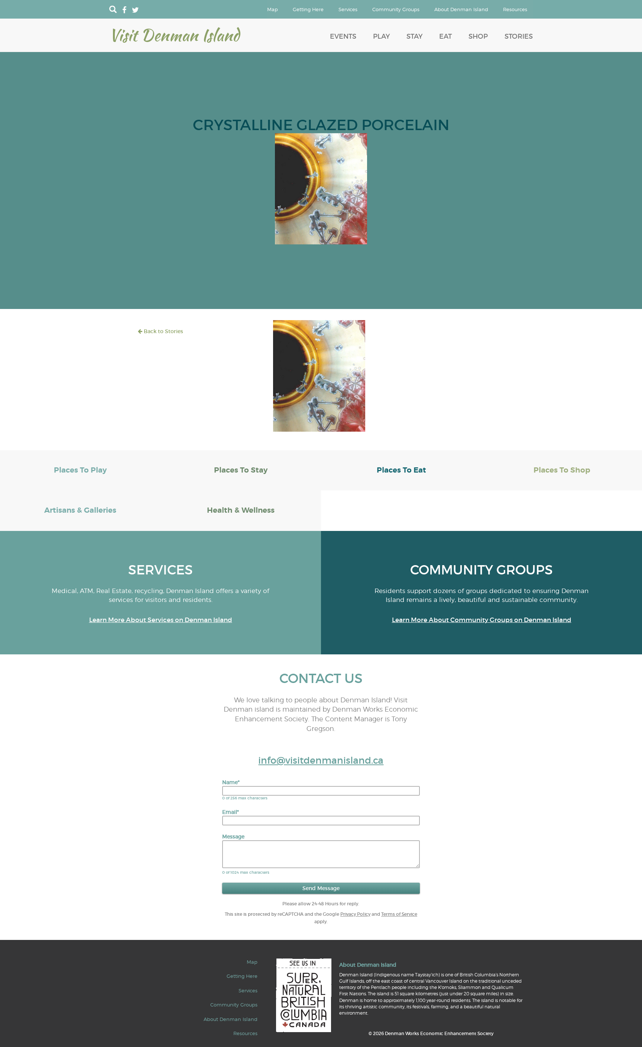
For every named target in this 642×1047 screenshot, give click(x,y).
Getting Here (308, 9)
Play (381, 36)
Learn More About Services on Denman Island (160, 620)
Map (272, 9)
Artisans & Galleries (80, 510)
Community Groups (395, 9)
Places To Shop (562, 470)
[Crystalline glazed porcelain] (321, 188)
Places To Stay (241, 470)
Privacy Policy (355, 914)
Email (230, 812)
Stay (414, 36)
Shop (478, 36)
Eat (445, 36)
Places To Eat (401, 470)
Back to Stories (162, 331)
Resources (515, 9)
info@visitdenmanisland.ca (320, 760)
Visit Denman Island (174, 35)
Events (343, 36)
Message (233, 836)
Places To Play (80, 470)
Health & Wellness (241, 510)
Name (231, 782)
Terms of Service (399, 914)
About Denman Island (461, 9)
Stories (519, 36)
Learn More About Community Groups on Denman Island (481, 620)
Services (347, 9)
